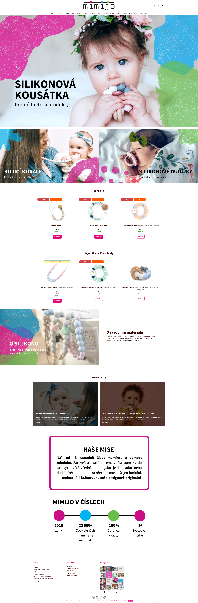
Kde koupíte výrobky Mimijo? (42, 569)
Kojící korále (70, 571)
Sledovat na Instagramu (113, 592)
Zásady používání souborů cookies (43, 579)
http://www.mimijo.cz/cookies (120, 600)
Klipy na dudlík (71, 573)
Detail (140, 236)
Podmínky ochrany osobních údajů (43, 576)
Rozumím (131, 600)
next (163, 219)
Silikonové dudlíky (72, 575)
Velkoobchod (37, 572)
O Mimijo (36, 567)
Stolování (70, 566)
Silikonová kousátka (73, 568)
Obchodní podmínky (39, 574)
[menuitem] (53, 13)
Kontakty (36, 581)
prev (35, 219)
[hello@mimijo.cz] (104, 597)
